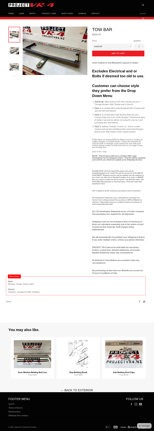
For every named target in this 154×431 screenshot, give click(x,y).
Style (94, 41)
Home (11, 13)
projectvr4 (17, 427)
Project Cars (49, 13)
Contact (95, 13)
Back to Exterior (78, 390)
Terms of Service (15, 408)
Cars (21, 13)
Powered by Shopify (29, 427)
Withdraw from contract (18, 416)
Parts (32, 13)
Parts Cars (67, 13)
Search (11, 404)
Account (143, 13)
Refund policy (14, 412)
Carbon (82, 13)
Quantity (137, 41)
